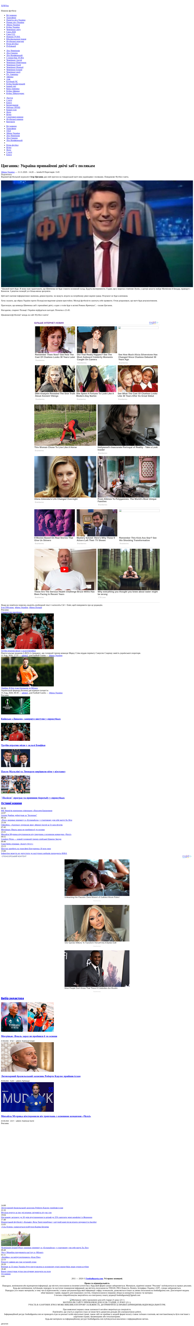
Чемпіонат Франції (14, 67)
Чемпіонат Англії (14, 60)
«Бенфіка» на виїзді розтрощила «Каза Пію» (21, 1257)
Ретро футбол (12, 44)
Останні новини (11, 803)
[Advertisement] (21, 1164)
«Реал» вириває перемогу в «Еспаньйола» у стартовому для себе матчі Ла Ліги (36, 820)
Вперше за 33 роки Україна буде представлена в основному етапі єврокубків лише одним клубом (45, 1267)
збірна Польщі (35, 607)
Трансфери (11, 18)
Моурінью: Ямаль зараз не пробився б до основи (23, 829)
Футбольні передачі (15, 41)
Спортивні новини (14, 117)
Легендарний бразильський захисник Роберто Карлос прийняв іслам (41, 1076)
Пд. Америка (12, 74)
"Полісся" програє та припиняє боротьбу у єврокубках (33, 797)
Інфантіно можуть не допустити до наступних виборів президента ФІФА (34, 853)
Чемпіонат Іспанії (14, 70)
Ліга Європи (12, 53)
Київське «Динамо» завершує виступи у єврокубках (31, 718)
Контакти (10, 122)
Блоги (9, 103)
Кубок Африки (13, 91)
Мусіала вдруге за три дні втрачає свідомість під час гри (26, 1212)
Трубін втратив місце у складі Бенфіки (18, 651)
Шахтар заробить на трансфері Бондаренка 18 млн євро (26, 848)
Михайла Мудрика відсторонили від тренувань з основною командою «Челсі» (36, 834)
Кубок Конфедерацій (15, 84)
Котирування (12, 105)
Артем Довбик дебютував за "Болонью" (19, 815)
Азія (8, 79)
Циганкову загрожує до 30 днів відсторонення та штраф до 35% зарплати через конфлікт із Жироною (46, 1217)
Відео (8, 114)
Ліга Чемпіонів (13, 51)
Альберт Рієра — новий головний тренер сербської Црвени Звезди (31, 839)
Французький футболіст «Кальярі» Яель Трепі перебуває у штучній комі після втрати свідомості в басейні (48, 1222)
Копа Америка (12, 89)
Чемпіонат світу (13, 29)
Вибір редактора (12, 998)
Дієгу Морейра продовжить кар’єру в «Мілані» (22, 1252)
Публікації (11, 46)
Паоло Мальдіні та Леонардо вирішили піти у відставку (33, 771)
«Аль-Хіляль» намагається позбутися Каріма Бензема (25, 1227)
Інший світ (11, 86)
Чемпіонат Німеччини (16, 62)
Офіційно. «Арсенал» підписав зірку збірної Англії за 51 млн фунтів (32, 825)
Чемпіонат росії (13, 72)
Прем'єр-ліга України (15, 20)
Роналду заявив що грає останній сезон (18, 1262)
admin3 (25, 655)
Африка (9, 77)
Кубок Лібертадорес (15, 93)
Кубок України (13, 27)
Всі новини (11, 15)
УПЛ (8, 131)
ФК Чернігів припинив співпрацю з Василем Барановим (26, 810)
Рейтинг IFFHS (13, 107)
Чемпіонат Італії (13, 65)
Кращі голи (11, 110)
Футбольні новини (14, 119)
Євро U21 (10, 34)
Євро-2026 (11, 32)
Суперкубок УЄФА (15, 58)
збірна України (21, 607)
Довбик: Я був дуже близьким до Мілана (19, 688)
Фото (8, 112)
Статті (9, 100)
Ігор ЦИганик (7, 607)
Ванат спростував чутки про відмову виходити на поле (26, 1271)
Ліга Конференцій (14, 55)
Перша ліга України (15, 22)
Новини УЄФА (13, 37)
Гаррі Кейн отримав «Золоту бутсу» (17, 844)
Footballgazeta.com (94, 1278)
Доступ (9, 98)
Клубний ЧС (12, 81)
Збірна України (13, 25)
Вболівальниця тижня (16, 39)
